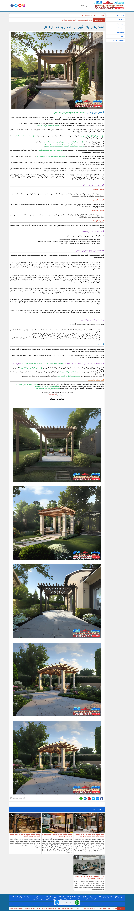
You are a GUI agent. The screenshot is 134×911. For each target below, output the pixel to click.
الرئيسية (101, 15)
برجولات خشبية (83, 15)
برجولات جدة (93, 15)
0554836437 (53, 394)
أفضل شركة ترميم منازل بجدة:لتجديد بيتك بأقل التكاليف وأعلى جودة (25, 908)
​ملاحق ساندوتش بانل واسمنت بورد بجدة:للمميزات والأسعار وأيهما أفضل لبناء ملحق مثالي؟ (76, 908)
